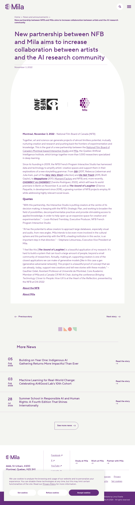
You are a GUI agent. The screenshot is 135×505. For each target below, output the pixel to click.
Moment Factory (63, 178)
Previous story (25, 316)
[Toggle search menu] (120, 6)
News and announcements (35, 17)
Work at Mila (97, 461)
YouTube (55, 466)
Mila (76, 151)
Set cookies (23, 493)
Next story (112, 316)
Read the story (123, 361)
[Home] (14, 8)
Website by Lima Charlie (113, 497)
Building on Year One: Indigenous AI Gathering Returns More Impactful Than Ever (48, 361)
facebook (55, 455)
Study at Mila (81, 461)
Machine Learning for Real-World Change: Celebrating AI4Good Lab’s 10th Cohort (47, 381)
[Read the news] (95, 407)
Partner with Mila (115, 461)
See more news (64, 425)
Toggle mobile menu (129, 6)
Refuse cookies (52, 493)
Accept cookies (83, 493)
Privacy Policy (49, 484)
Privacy (117, 476)
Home (17, 17)
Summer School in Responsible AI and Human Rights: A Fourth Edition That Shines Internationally (49, 402)
